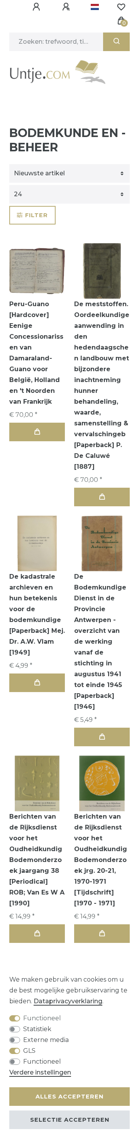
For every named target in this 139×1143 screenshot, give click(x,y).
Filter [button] (36, 215)
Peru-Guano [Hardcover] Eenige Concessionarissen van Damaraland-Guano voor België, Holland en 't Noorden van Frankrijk (36, 352)
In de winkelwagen (37, 432)
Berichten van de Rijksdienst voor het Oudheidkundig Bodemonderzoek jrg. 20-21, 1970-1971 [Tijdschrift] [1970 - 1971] (100, 860)
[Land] (94, 7)
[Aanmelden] (37, 7)
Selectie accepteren (69, 1119)
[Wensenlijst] (121, 7)
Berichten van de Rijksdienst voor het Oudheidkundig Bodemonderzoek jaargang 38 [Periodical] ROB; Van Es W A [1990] (36, 860)
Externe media (46, 1040)
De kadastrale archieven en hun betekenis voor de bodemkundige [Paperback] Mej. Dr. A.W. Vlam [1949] (37, 614)
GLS (29, 1050)
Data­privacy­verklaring (68, 1001)
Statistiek (37, 1029)
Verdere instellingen (40, 1072)
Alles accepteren (69, 1096)
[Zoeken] (116, 42)
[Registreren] (67, 7)
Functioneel (42, 1018)
